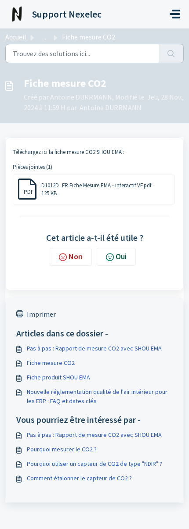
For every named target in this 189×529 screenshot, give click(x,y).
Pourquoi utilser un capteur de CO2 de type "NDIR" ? (94, 464)
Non (76, 256)
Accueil (15, 36)
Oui (121, 256)
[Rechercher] (171, 53)
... (44, 36)
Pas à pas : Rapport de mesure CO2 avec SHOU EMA (94, 348)
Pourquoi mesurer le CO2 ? (62, 449)
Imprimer (41, 314)
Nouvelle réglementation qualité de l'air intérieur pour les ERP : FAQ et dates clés (97, 396)
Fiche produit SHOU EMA (58, 377)
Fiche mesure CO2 (51, 363)
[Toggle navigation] (175, 14)
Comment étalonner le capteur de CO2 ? (79, 478)
